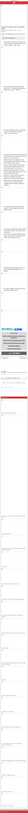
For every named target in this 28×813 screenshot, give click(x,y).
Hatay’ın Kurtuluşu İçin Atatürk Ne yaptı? (12, 28)
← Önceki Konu (4, 357)
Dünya (11, 30)
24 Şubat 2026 (5, 30)
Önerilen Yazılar (16, 30)
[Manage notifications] (25, 810)
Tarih (21, 30)
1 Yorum (4, 31)
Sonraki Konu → (23, 357)
